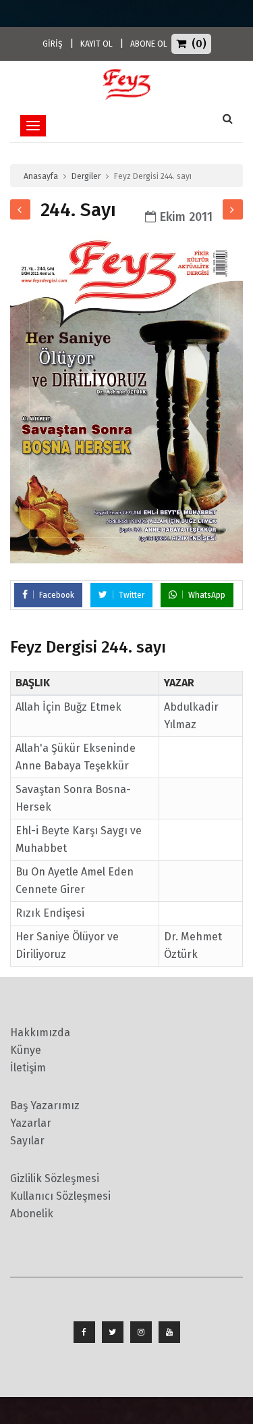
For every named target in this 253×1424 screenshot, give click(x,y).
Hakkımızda (40, 1032)
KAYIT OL (96, 44)
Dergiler (86, 176)
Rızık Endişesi (50, 913)
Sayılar (27, 1140)
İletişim (28, 1067)
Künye (25, 1050)
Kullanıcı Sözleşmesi (60, 1196)
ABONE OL (148, 44)
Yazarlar (30, 1123)
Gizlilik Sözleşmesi (54, 1178)
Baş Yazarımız (45, 1105)
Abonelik (31, 1213)
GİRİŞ (53, 44)
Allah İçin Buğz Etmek (68, 707)
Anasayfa (41, 176)
